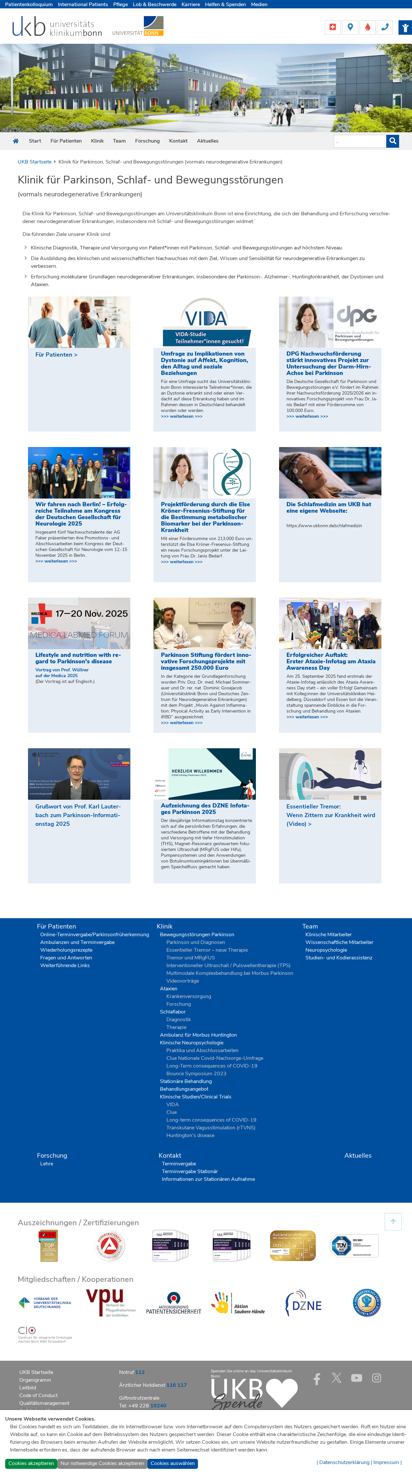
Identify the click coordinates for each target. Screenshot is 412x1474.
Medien (259, 4)
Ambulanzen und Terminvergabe (77, 942)
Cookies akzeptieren (31, 1463)
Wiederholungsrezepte (66, 950)
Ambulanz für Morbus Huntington (198, 1035)
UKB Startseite (35, 161)
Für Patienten (66, 141)
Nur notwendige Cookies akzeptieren (102, 1463)
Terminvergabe (179, 1163)
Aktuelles (208, 141)
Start (35, 141)
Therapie (176, 1027)
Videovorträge (182, 980)
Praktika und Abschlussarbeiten (202, 1050)
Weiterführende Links (65, 965)
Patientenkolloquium (29, 4)
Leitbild (27, 1387)
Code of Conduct (38, 1395)
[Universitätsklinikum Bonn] (57, 27)
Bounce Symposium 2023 (196, 1073)
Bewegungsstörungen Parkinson (197, 934)
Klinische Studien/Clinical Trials (195, 1096)
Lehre (46, 1163)
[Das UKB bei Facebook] (317, 1378)
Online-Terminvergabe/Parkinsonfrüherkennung (94, 934)
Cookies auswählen (173, 1463)
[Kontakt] (385, 27)
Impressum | (387, 1462)
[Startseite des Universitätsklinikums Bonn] (16, 141)
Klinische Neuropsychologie (191, 1042)
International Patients (83, 4)
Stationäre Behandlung (186, 1081)
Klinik (97, 141)
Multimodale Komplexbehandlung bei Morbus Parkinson (229, 973)
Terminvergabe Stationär (190, 1171)
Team (119, 141)
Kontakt (178, 141)
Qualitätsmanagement (44, 1403)
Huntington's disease (190, 1135)
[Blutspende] (368, 27)
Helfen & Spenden (225, 4)
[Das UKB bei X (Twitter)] (337, 1378)
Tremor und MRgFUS (190, 957)
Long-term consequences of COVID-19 (211, 1120)
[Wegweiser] (351, 27)
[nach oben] (393, 1222)
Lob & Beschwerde (154, 4)
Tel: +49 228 (142, 1405)
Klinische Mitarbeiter (328, 934)
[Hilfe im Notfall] (333, 27)
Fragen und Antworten (66, 957)
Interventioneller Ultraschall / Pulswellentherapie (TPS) (228, 965)
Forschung (147, 141)
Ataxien (168, 988)
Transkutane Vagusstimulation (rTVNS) (211, 1127)
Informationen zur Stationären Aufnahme (208, 1179)
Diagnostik (178, 1019)
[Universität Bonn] (138, 25)
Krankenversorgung (188, 996)
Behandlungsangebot (184, 1089)
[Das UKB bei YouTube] (357, 1378)
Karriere (191, 4)
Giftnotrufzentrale (139, 1398)
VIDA (172, 1104)
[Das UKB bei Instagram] (377, 1378)
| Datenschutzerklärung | (344, 1462)
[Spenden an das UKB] (254, 1396)
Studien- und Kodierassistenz (338, 957)
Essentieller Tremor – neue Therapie (207, 950)
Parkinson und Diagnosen (195, 942)
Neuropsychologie (326, 950)
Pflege (120, 4)
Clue (171, 1112)
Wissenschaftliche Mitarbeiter (339, 942)
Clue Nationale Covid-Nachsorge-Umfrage (214, 1058)
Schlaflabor (173, 1011)
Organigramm (35, 1380)
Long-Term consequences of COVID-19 (212, 1065)
